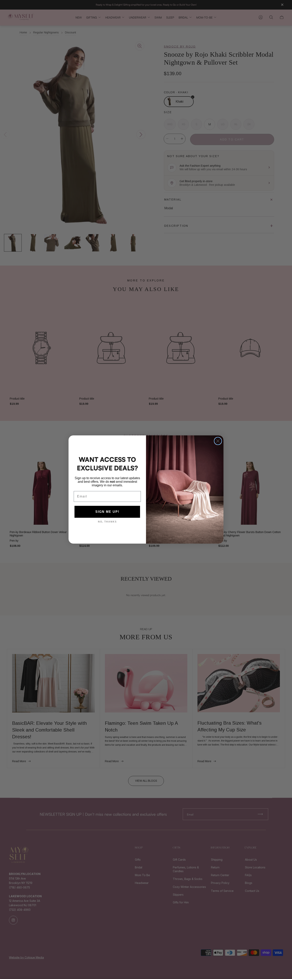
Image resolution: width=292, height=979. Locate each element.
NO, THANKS (107, 521)
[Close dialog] (217, 441)
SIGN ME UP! (107, 511)
